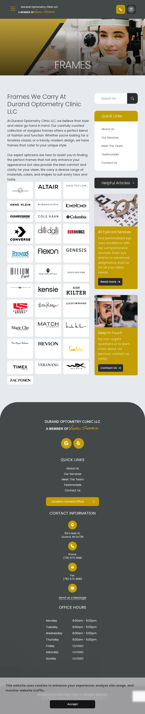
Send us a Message (72, 598)
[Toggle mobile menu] (12, 8)
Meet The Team (112, 146)
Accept (72, 704)
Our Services (110, 138)
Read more (108, 282)
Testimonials (110, 154)
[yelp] (78, 443)
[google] (66, 443)
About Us (108, 129)
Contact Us (109, 163)
